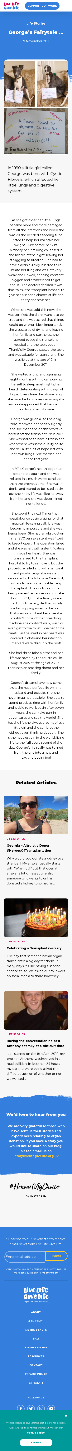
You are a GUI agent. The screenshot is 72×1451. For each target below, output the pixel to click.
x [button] (66, 1416)
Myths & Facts (36, 1329)
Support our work (42, 5)
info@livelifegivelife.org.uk (36, 1156)
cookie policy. (36, 1432)
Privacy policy (36, 1374)
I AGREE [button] (36, 1442)
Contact (36, 1365)
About (36, 1312)
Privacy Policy (48, 1272)
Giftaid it (36, 1382)
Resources (36, 1356)
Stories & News (36, 1347)
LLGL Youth (36, 1321)
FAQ (36, 1338)
